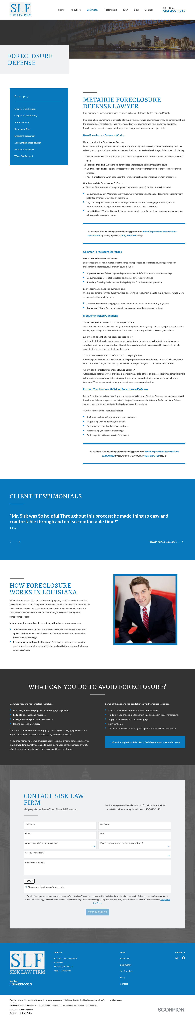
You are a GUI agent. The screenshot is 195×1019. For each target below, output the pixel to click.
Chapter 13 (158, 728)
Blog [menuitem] (136, 9)
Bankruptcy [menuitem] (92, 9)
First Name (30, 824)
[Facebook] (183, 958)
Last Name (104, 824)
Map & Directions (62, 970)
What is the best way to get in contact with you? (121, 843)
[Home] (21, 9)
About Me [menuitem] (76, 9)
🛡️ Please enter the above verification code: (45, 887)
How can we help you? (35, 862)
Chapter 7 (145, 728)
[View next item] (18, 542)
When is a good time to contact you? (41, 843)
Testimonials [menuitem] (110, 9)
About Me (125, 958)
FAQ (122, 977)
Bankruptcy (125, 964)
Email (102, 833)
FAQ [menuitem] (125, 9)
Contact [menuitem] (149, 9)
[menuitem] (38, 108)
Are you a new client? (34, 853)
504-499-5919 (174, 11)
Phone (28, 833)
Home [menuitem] (61, 9)
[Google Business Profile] (176, 958)
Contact (124, 983)
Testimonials (126, 971)
